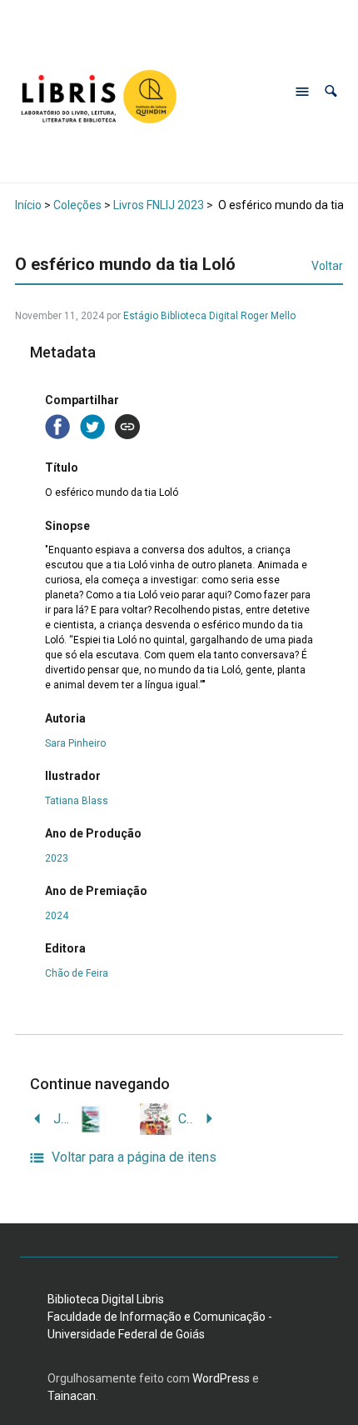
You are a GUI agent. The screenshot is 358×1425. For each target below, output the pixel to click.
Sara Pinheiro (75, 743)
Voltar (327, 265)
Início (28, 205)
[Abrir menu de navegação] (302, 92)
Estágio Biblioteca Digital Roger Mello (209, 316)
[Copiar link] (127, 426)
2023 (56, 858)
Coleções (77, 205)
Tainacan (71, 1395)
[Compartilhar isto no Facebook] (59, 425)
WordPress (221, 1378)
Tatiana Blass (76, 801)
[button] (331, 91)
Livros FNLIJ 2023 (158, 205)
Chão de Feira (76, 973)
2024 (56, 916)
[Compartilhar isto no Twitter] (94, 425)
